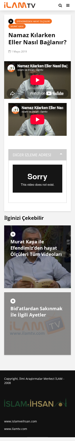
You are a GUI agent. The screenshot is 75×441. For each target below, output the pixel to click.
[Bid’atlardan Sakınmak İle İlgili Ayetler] (37, 323)
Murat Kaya (17, 26)
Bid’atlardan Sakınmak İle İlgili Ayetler (36, 311)
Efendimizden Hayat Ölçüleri (33, 21)
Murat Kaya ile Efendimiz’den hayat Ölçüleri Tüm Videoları (36, 247)
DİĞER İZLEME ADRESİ (32, 154)
